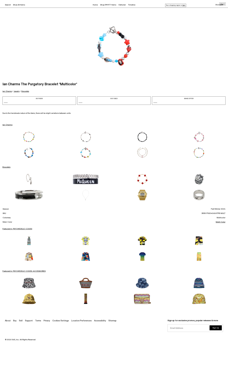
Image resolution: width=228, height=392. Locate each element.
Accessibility (100, 321)
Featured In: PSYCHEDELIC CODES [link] (17, 229)
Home (95, 5)
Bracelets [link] (6, 167)
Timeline (131, 5)
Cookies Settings (60, 321)
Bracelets (25, 91)
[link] (29, 136)
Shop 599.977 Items (108, 5)
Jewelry (17, 91)
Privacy (47, 321)
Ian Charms (7, 91)
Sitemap (112, 321)
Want (222, 4)
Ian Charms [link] (7, 125)
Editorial (122, 5)
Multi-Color (220, 222)
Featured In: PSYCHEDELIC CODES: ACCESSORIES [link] (24, 271)
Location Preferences (81, 321)
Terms (38, 321)
